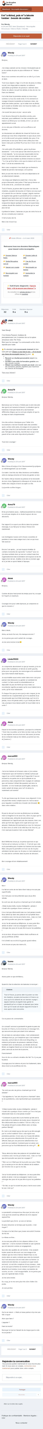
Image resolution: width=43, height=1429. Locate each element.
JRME (10, 320)
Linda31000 (13, 659)
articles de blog (25, 292)
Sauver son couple (12, 267)
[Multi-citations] (3, 229)
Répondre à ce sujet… (14, 1377)
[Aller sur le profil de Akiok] (4, 579)
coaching (25, 294)
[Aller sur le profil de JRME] (4, 322)
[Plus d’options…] (39, 54)
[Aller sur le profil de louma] (4, 963)
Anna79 (11, 390)
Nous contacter (21, 1423)
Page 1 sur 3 (22, 44)
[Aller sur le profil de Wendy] (4, 54)
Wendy (7, 24)
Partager (22, 1390)
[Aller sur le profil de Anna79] (4, 391)
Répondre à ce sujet (21, 36)
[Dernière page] (40, 44)
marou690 (12, 756)
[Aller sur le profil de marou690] (4, 757)
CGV (3, 1418)
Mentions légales (30, 1416)
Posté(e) (16, 55)
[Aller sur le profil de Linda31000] (4, 660)
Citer (8, 230)
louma (10, 961)
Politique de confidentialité (12, 1416)
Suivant (33, 44)
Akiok (10, 578)
